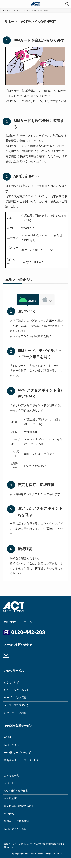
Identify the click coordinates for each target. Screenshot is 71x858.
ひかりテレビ (11, 682)
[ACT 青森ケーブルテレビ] (35, 4)
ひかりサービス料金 (15, 712)
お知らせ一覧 (11, 775)
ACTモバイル (11, 744)
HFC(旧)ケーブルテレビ (17, 752)
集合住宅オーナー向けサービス (21, 760)
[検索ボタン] (67, 4)
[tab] (28, 299)
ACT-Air (8, 737)
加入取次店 (10, 798)
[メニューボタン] (4, 4)
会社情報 (9, 813)
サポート (9, 783)
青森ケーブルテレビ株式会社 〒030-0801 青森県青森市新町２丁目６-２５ (35, 846)
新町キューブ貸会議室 (16, 821)
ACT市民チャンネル (15, 828)
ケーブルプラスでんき (16, 705)
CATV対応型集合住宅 (16, 790)
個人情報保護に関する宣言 (19, 806)
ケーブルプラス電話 (15, 697)
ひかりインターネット (16, 690)
